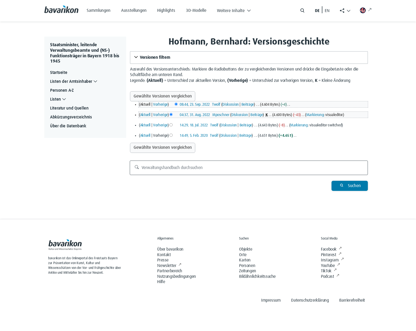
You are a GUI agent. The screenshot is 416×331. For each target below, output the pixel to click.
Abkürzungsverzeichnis (71, 117)
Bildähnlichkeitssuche (257, 276)
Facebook (329, 249)
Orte (242, 255)
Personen (247, 266)
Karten (245, 260)
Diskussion (230, 104)
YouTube (328, 266)
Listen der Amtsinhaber (71, 81)
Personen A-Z (62, 90)
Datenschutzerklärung (310, 300)
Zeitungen (247, 271)
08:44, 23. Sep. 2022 (195, 104)
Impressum (270, 300)
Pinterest (328, 255)
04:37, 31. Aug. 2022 (195, 115)
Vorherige (160, 104)
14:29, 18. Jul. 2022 (194, 125)
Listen (55, 99)
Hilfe (161, 282)
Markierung (315, 115)
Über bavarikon (170, 249)
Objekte (245, 249)
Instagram (329, 260)
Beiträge (247, 104)
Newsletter (166, 266)
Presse (163, 260)
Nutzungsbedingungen (176, 276)
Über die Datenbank (68, 126)
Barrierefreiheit (352, 300)
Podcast (327, 276)
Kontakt (164, 255)
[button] (237, 9)
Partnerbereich (169, 271)
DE (317, 11)
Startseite (58, 73)
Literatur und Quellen (69, 108)
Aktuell (145, 115)
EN (327, 11)
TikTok (326, 271)
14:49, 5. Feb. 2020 (194, 135)
